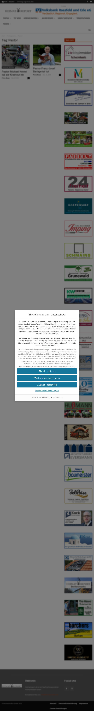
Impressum (57, 397)
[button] (47, 384)
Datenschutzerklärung (50, 346)
